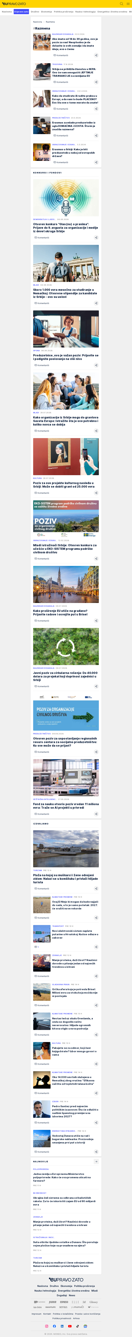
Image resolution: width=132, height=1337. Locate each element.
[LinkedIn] (62, 1326)
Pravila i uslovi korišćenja (87, 1314)
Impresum (36, 1314)
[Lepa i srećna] (37, 1307)
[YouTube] (70, 1326)
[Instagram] (46, 1326)
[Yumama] (77, 1307)
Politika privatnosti (61, 1318)
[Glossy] (94, 1302)
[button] (60, 55)
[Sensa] (63, 1307)
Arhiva (76, 1318)
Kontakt (47, 1314)
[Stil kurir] (84, 1302)
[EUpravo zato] (13, 4)
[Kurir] (52, 1302)
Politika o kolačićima (63, 1314)
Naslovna (37, 22)
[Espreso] (64, 1302)
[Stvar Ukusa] (93, 1307)
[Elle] (75, 1302)
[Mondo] (39, 1302)
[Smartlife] (50, 1307)
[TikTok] (77, 1326)
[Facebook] (54, 1326)
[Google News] (85, 1326)
